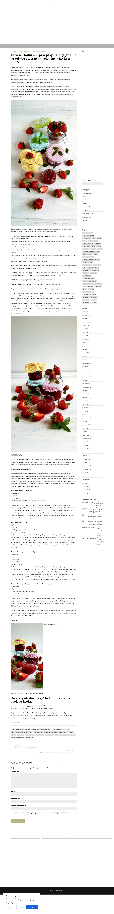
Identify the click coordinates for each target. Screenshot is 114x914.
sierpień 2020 (86, 349)
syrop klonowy (88, 286)
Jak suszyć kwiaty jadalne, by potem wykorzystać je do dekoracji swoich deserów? (95, 522)
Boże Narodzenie (87, 193)
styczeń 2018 (86, 455)
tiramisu (91, 289)
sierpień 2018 (86, 431)
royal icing (86, 283)
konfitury (20, 734)
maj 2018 (85, 442)
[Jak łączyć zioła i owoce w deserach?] (84, 516)
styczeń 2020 (86, 373)
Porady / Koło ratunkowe (35, 51)
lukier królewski (93, 267)
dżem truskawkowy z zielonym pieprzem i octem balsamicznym (53, 732)
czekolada (86, 246)
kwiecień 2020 (86, 363)
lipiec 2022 (85, 325)
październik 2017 (87, 466)
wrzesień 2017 (86, 469)
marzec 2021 (86, 339)
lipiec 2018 (85, 435)
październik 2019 (87, 383)
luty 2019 (85, 411)
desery (99, 246)
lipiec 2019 (85, 394)
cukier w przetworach (23, 729)
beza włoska (87, 238)
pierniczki (94, 273)
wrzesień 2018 (86, 428)
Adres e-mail (15, 798)
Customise (10, 907)
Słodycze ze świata (87, 213)
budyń (99, 238)
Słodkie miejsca (86, 217)
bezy (94, 238)
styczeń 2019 (86, 414)
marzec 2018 (86, 449)
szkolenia (98, 286)
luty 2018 (85, 452)
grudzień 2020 (86, 342)
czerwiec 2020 (86, 356)
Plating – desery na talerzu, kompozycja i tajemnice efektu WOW (95, 511)
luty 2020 (85, 370)
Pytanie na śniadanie (17, 737)
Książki (84, 220)
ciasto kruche (93, 241)
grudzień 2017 (86, 459)
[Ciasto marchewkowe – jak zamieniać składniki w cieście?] (89, 538)
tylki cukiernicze (88, 291)
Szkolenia (85, 210)
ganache (93, 249)
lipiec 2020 (85, 353)
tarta (84, 289)
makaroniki (86, 270)
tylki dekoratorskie (89, 294)
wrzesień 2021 (86, 332)
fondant (85, 249)
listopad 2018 (86, 421)
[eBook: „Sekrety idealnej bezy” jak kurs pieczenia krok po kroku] (87, 502)
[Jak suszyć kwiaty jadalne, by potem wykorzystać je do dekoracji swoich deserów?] (84, 522)
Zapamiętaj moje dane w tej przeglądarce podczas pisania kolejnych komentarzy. (41, 813)
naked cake (95, 270)
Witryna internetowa (18, 806)
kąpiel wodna (87, 265)
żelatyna (94, 302)
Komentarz (15, 772)
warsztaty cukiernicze (90, 297)
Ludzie (84, 224)
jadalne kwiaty (87, 254)
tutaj (52, 82)
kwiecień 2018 (86, 445)
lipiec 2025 (85, 311)
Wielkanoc (85, 203)
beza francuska (87, 233)
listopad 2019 (86, 380)
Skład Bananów (97, 283)
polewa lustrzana (88, 278)
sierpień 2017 (86, 473)
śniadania (86, 302)
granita (99, 249)
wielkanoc (86, 299)
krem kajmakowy (88, 257)
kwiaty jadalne (87, 262)
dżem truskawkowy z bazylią (41, 729)
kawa (95, 254)
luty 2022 (85, 329)
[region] (21, 902)
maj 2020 (85, 359)
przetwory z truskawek (67, 734)
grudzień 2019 (86, 377)
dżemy (13, 734)
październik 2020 (87, 346)
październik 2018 (87, 425)
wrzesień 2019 (86, 387)
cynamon (98, 243)
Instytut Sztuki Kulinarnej (91, 251)
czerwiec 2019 (86, 397)
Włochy (93, 299)
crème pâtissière (88, 243)
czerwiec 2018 (86, 438)
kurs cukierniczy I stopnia (91, 259)
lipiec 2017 (85, 476)
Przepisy (14, 51)
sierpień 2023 (86, 318)
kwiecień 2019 (86, 404)
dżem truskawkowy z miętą (60, 729)
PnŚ (57, 734)
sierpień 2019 (86, 390)
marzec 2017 (86, 490)
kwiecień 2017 (86, 486)
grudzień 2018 (86, 418)
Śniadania (21, 51)
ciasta (85, 241)
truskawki (29, 737)
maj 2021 (85, 335)
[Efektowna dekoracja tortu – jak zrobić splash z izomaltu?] (89, 527)
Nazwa (13, 791)
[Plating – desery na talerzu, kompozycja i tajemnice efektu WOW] (84, 510)
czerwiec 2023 (86, 322)
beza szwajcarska (88, 235)
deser (93, 246)
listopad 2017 (86, 462)
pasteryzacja (50, 734)
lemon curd (97, 265)
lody (84, 267)
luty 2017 (85, 493)
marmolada (40, 734)
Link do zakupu (15, 722)
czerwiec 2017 (86, 479)
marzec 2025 (86, 315)
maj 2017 (85, 483)
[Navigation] (101, 3)
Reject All (21, 907)
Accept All (32, 907)
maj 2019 (85, 401)
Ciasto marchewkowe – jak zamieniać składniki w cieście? (100, 541)
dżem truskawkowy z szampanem (21, 732)
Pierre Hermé (87, 275)
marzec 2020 (86, 366)
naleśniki (86, 273)
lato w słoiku (30, 734)
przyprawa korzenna (89, 281)
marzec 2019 (86, 407)
